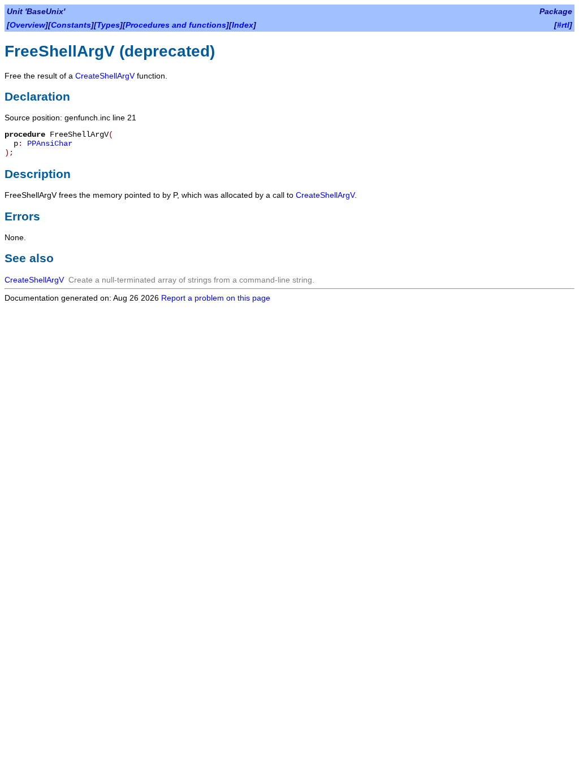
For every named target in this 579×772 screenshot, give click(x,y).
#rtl (563, 24)
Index (242, 24)
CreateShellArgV (105, 75)
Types (108, 24)
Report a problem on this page (215, 297)
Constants (71, 24)
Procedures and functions (176, 24)
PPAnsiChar (49, 143)
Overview (27, 24)
